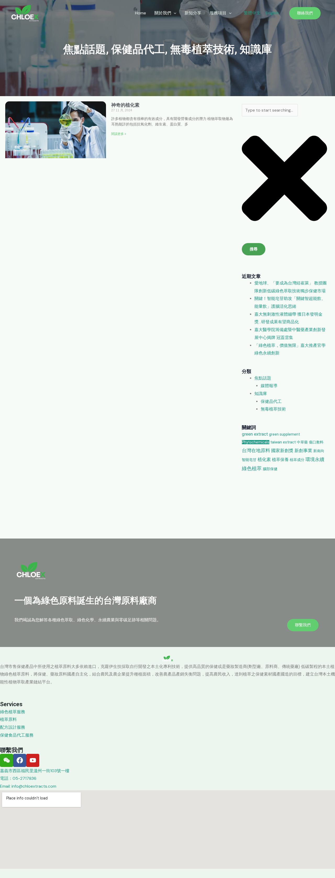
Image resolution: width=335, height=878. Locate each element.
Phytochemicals (255, 442)
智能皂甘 (249, 460)
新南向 (318, 451)
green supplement (284, 434)
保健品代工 (138, 49)
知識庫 (256, 49)
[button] (165, 13)
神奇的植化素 (125, 105)
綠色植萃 (252, 468)
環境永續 (314, 459)
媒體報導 (269, 385)
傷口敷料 (316, 442)
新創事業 (303, 450)
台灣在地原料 (256, 450)
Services (11, 704)
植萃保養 (280, 459)
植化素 (264, 459)
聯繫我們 (11, 750)
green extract (255, 434)
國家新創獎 (282, 450)
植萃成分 (297, 460)
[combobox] (270, 110)
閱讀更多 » (118, 134)
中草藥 (302, 442)
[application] (173, 13)
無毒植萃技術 (202, 49)
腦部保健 (270, 469)
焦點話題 (84, 49)
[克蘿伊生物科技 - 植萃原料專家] (25, 12)
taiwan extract (283, 442)
